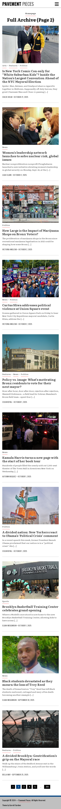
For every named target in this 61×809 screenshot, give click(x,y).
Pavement (18, 3)
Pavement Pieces (24, 800)
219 (47, 786)
